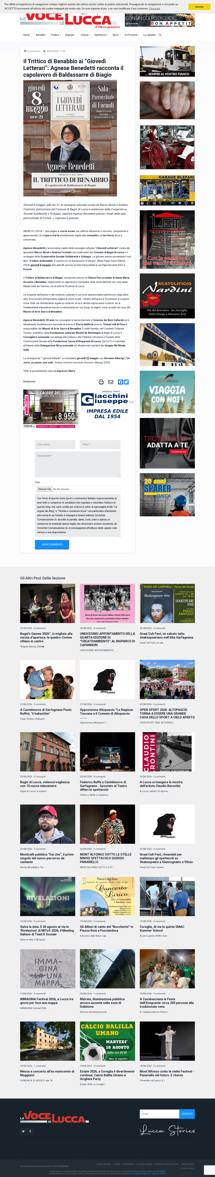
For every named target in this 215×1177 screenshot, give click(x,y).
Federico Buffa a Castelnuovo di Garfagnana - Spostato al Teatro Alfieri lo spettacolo (103, 786)
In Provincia (131, 35)
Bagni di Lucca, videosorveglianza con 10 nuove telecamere (45, 784)
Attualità (40, 35)
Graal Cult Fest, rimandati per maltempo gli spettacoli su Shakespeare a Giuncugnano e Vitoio (166, 858)
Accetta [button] (199, 6)
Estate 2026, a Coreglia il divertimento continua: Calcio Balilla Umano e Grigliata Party (107, 1075)
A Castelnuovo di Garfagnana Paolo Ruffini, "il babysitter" (46, 712)
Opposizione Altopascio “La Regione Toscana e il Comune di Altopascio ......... (106, 714)
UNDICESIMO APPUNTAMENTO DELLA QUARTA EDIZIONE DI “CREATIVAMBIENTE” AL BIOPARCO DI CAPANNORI (107, 639)
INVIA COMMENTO (51, 544)
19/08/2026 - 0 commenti (33, 921)
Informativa (128, 1164)
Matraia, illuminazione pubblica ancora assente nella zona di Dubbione (102, 1003)
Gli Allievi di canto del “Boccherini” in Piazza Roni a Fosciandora (106, 929)
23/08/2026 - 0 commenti (33, 628)
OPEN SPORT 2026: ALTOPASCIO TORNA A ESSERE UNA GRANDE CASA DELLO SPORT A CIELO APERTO (167, 714)
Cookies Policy (187, 1168)
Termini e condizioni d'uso (167, 1164)
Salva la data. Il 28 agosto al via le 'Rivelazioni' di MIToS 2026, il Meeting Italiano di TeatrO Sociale (47, 931)
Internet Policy (187, 1164)
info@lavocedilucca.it (141, 1173)
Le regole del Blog (144, 1164)
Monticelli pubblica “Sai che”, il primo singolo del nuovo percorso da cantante (47, 858)
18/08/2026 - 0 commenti (152, 993)
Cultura (85, 35)
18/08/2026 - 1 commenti (92, 993)
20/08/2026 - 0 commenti (152, 704)
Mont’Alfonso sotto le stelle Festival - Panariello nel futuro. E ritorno (167, 1073)
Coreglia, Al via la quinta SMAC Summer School (162, 929)
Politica (55, 35)
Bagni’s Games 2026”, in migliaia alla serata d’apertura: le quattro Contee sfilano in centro (46, 637)
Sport (116, 35)
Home (26, 35)
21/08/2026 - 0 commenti (33, 704)
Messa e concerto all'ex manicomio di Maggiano (47, 1073)
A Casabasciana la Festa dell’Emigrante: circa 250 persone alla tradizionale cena (167, 1003)
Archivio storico (159, 1173)
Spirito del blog (104, 1164)
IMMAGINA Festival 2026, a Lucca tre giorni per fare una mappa (46, 1001)
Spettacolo (100, 35)
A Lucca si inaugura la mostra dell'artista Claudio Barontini (161, 784)
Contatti (116, 1164)
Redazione (29, 381)
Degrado (69, 35)
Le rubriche (149, 35)
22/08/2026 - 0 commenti (152, 628)
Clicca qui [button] (154, 8)
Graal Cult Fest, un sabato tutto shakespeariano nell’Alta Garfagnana (166, 635)
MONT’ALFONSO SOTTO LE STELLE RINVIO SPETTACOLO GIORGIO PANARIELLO (105, 858)
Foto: (37, 482)
